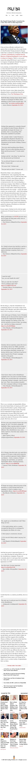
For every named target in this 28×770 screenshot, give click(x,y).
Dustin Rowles (5, 25)
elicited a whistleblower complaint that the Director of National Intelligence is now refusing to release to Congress (14, 56)
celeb (17, 15)
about (21, 15)
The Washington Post (17, 94)
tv (9, 15)
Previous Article (11, 665)
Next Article (18, 665)
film (6, 15)
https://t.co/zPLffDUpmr (20, 491)
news (13, 15)
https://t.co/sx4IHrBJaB (12, 463)
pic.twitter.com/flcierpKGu (16, 103)
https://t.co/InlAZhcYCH (8, 567)
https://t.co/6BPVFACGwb (8, 285)
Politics (10, 25)
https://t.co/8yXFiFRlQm (8, 326)
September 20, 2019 (17, 105)
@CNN (16, 216)
